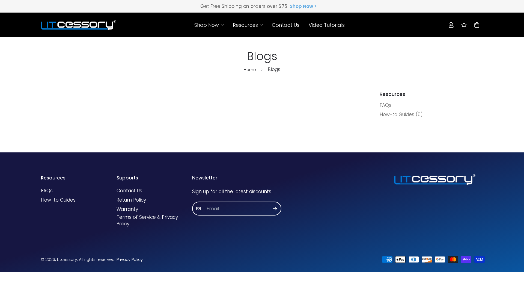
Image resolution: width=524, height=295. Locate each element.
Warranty (127, 209)
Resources (245, 24)
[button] (475, 24)
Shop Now (206, 24)
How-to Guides (58, 200)
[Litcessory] (78, 25)
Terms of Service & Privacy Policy (147, 220)
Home (250, 69)
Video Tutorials (327, 24)
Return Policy (131, 200)
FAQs (47, 190)
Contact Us (285, 24)
